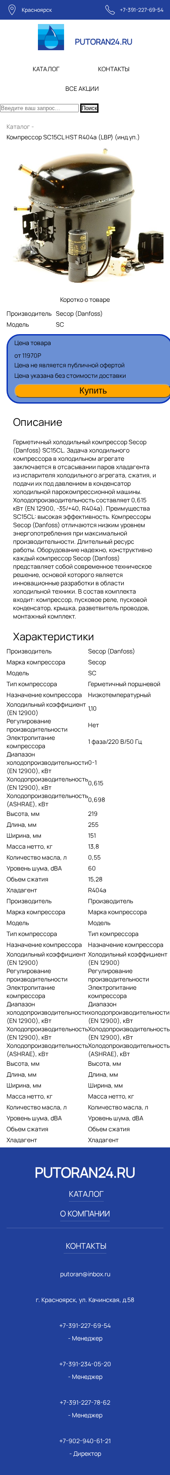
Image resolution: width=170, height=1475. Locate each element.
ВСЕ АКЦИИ (82, 88)
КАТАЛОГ (46, 69)
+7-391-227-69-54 (141, 10)
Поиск (89, 108)
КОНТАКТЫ (113, 69)
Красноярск (37, 10)
